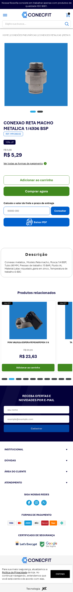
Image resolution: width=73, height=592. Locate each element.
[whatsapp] (44, 502)
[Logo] (36, 15)
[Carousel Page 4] (26, 379)
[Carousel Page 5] (33, 379)
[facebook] (29, 502)
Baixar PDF (40, 222)
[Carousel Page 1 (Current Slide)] (33, 112)
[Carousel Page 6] (40, 379)
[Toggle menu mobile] (5, 15)
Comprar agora (36, 191)
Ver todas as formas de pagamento (23, 163)
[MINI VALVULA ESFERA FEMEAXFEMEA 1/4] (28, 320)
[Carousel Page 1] (4, 379)
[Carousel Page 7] (47, 379)
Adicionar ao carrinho (36, 180)
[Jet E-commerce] (36, 589)
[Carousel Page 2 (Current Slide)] (11, 379)
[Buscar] (67, 24)
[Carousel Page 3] (19, 379)
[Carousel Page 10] (68, 379)
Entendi (60, 574)
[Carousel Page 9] (61, 379)
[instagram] (36, 502)
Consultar (60, 210)
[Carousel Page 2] (40, 112)
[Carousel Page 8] (54, 379)
